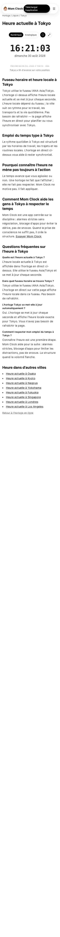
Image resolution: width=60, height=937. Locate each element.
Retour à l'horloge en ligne (17, 412)
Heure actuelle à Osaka (21, 373)
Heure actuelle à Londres (22, 401)
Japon (15, 15)
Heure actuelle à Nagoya (22, 383)
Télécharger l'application (31, 8)
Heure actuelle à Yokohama (23, 387)
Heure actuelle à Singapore (23, 397)
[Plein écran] (49, 34)
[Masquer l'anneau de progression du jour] (42, 34)
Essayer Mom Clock (29, 236)
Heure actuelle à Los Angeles (24, 406)
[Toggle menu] (54, 8)
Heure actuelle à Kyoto (20, 378)
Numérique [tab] (16, 35)
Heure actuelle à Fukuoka (22, 392)
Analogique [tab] (31, 35)
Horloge (6, 15)
